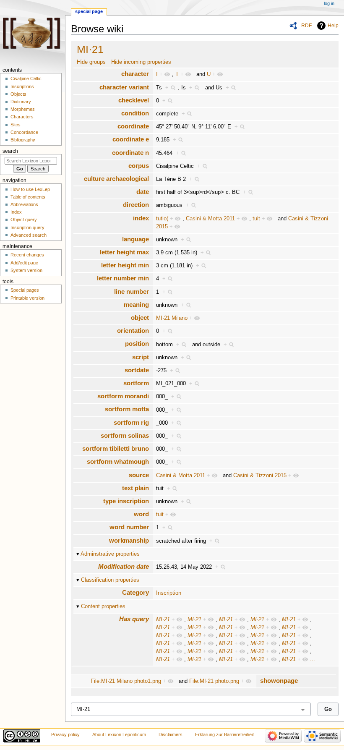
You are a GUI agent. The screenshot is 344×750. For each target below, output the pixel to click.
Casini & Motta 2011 (210, 219)
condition (135, 113)
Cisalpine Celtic (26, 78)
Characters (22, 116)
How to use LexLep (30, 189)
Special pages (24, 290)
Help (333, 26)
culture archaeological (116, 178)
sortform (136, 383)
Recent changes (27, 254)
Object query (23, 219)
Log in (329, 3)
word (141, 513)
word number (129, 526)
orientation (133, 330)
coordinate (133, 126)
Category (135, 592)
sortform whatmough (118, 461)
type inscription (126, 500)
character (135, 73)
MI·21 (90, 49)
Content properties (103, 606)
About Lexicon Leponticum (119, 734)
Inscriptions (22, 86)
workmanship (129, 540)
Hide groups (91, 62)
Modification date (123, 566)
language (135, 239)
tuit (256, 219)
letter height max (124, 252)
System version (26, 270)
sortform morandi (123, 396)
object (140, 317)
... (312, 659)
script (140, 357)
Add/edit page (24, 262)
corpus (138, 165)
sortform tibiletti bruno (115, 448)
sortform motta (127, 409)
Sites (15, 124)
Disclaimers (170, 734)
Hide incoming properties (141, 62)
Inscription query (27, 227)
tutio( (162, 219)
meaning (136, 304)
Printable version (27, 298)
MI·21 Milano (172, 318)
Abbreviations (24, 204)
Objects (18, 94)
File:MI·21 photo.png (214, 681)
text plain (135, 487)
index (141, 218)
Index (16, 211)
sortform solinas (125, 435)
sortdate (137, 370)
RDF (306, 26)
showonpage (279, 680)
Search (10, 151)
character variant (124, 87)
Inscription (168, 593)
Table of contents (27, 196)
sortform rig (131, 422)
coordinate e (130, 139)
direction (136, 204)
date (142, 191)
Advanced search (28, 235)
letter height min (125, 265)
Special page (89, 11)
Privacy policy (65, 734)
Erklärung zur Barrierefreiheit (224, 734)
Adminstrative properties (110, 554)
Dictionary (20, 101)
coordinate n (130, 152)
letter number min (123, 278)
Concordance (24, 132)
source (139, 474)
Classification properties (110, 580)
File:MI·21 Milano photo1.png (126, 681)
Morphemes (22, 109)
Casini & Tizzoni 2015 (260, 475)
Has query (134, 618)
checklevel (133, 100)
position (137, 343)
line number (131, 291)
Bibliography (22, 139)
